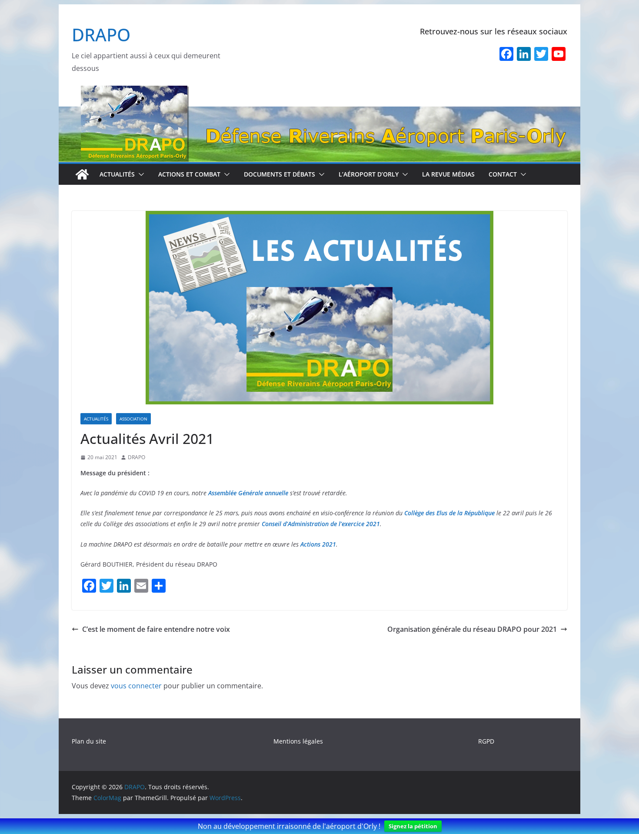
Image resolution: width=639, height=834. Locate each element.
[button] (139, 174)
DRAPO (101, 35)
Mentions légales (298, 741)
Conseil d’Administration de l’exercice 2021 (321, 524)
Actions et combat (189, 174)
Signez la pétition (413, 826)
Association (133, 419)
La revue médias (448, 174)
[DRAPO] (319, 91)
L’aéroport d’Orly (369, 174)
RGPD (486, 741)
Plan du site (89, 741)
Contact (503, 174)
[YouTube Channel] (558, 55)
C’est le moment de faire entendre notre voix (156, 629)
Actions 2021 (318, 544)
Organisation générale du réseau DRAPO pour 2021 (472, 629)
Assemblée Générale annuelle (248, 493)
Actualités (117, 174)
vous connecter (136, 686)
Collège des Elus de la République (449, 513)
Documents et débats (279, 174)
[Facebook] (506, 55)
